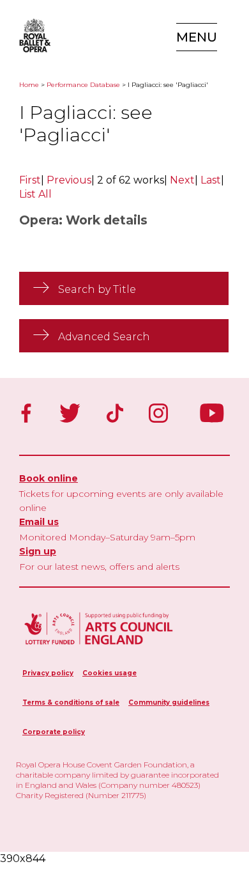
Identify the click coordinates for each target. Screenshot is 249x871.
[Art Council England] (99, 646)
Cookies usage (109, 673)
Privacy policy (47, 673)
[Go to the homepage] (32, 35)
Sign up (37, 551)
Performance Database (83, 85)
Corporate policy (53, 732)
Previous (69, 180)
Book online (48, 478)
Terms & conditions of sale (70, 702)
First (30, 180)
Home (29, 85)
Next (182, 180)
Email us (39, 522)
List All (35, 194)
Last (210, 180)
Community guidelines (168, 702)
